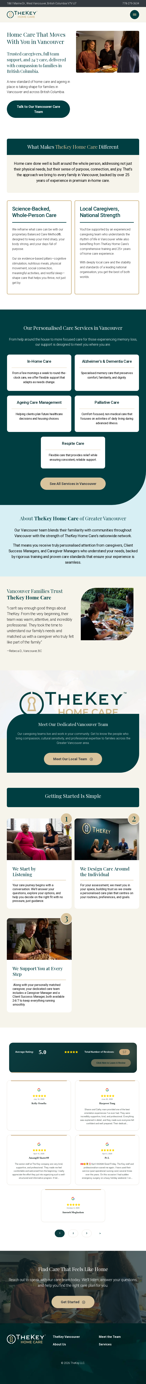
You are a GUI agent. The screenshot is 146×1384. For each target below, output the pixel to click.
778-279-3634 (130, 3)
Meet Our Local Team (70, 759)
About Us (59, 1344)
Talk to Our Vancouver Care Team (38, 109)
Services (105, 1344)
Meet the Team (110, 1337)
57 (124, 1052)
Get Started (70, 1302)
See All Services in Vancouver (73, 484)
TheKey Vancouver (66, 1337)
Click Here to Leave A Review (110, 1062)
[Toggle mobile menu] (134, 14)
